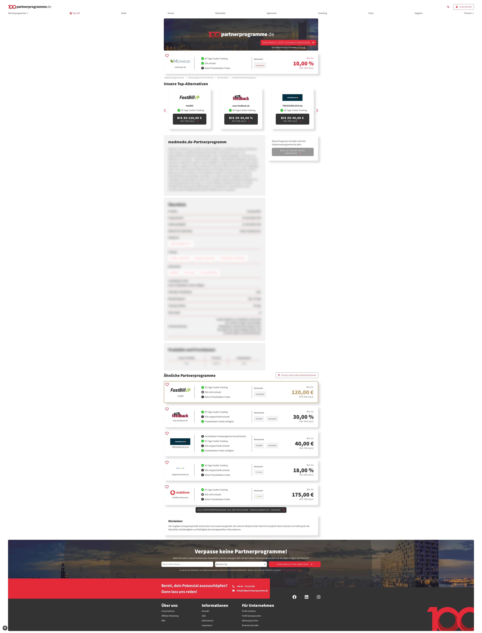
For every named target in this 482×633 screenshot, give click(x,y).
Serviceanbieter (222, 78)
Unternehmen (168, 611)
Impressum (207, 625)
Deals (123, 13)
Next (317, 110)
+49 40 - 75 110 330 (246, 586)
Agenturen (272, 13)
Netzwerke (220, 13)
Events (171, 13)
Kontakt (205, 611)
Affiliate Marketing (169, 615)
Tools (370, 13)
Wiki (163, 620)
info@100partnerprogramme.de (252, 590)
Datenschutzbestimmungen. (292, 570)
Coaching (322, 13)
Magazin (419, 13)
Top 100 (76, 13)
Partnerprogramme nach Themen (200, 78)
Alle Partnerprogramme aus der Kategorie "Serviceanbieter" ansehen (239, 510)
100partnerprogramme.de (174, 78)
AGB (204, 615)
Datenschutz (208, 620)
